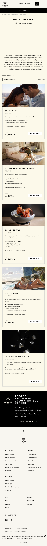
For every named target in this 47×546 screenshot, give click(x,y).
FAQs (7, 507)
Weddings (8, 470)
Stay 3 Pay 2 (11, 111)
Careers (29, 497)
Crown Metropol (10, 457)
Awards (7, 504)
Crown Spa (8, 464)
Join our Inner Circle (17, 356)
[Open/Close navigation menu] (43, 4)
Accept (23, 543)
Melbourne (10, 450)
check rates (24, 3)
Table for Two (13, 230)
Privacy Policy (8, 528)
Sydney (4, 14)
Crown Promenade (11, 461)
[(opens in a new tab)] (6, 520)
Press (7, 500)
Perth (30, 450)
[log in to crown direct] (37, 3)
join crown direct (29, 421)
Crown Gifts (30, 500)
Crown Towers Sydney (12, 14)
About (7, 497)
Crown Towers (9, 454)
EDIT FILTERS (9, 79)
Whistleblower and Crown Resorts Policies (15, 531)
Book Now (35, 134)
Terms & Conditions (22, 528)
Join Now (35, 381)
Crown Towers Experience (19, 168)
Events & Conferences (12, 467)
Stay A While (11, 293)
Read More (28, 538)
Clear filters (41, 79)
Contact (29, 504)
